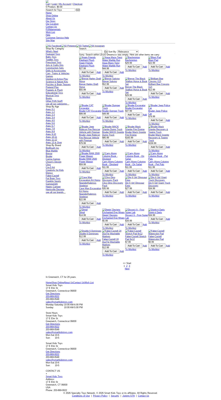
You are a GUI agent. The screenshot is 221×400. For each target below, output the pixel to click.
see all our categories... (57, 104)
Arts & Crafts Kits (55, 65)
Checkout (77, 4)
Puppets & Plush (54, 90)
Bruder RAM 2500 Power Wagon (88, 160)
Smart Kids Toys (54, 376)
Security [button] (115, 395)
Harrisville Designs (55, 189)
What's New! (52, 51)
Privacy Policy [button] (100, 395)
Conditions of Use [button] (81, 395)
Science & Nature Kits (57, 81)
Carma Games (53, 159)
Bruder (49, 156)
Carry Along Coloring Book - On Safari (135, 163)
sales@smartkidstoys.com (59, 302)
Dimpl (82, 212)
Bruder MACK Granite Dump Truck (113, 133)
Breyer (49, 153)
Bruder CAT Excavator (90, 111)
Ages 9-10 (51, 134)
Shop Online (52, 15)
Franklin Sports (53, 181)
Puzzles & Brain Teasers (58, 84)
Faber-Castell (52, 175)
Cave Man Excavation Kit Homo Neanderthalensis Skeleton (90, 192)
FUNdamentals (53, 29)
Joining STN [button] (128, 395)
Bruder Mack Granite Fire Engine (135, 133)
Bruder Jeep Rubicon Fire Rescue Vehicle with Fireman (89, 138)
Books (49, 98)
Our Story (50, 21)
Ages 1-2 (50, 112)
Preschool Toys (53, 62)
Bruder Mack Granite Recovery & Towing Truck (158, 138)
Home (49, 13)
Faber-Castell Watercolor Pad (156, 237)
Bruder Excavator (134, 108)
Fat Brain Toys (53, 178)
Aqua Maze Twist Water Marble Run (111, 64)
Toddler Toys (52, 59)
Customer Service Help (57, 37)
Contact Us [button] (143, 395)
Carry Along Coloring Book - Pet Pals (158, 163)
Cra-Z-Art (50, 167)
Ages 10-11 (51, 137)
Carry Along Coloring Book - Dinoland (112, 163)
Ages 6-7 (50, 126)
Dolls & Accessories (56, 70)
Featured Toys (53, 54)
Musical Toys (52, 95)
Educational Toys (54, 92)
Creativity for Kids (55, 170)
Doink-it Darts (155, 212)
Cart (48, 4)
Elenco (49, 173)
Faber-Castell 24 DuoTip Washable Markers (111, 242)
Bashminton (131, 60)
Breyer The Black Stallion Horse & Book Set (136, 90)
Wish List (50, 32)
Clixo (48, 164)
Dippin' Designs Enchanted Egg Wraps (113, 216)
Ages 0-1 (50, 109)
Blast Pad (153, 60)
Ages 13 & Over (54, 142)
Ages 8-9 (50, 131)
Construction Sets (55, 68)
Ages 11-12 (51, 139)
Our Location (52, 24)
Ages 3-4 (50, 117)
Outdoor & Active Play (57, 79)
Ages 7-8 (50, 128)
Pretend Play (52, 87)
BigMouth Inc (52, 148)
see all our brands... (56, 192)
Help (48, 35)
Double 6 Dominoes (89, 233)
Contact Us (51, 26)
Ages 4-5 (50, 120)
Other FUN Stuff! (54, 101)
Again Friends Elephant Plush (86, 64)
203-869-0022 (52, 296)
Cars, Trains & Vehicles (57, 73)
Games (49, 76)
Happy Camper (53, 186)
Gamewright (52, 184)
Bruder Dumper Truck (113, 111)
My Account (65, 4)
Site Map (50, 40)
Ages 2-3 (50, 115)
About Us (50, 18)
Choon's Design (53, 162)
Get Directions (53, 293)
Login (54, 4)
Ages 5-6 (50, 123)
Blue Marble (52, 151)
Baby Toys (51, 57)
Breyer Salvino (109, 81)
